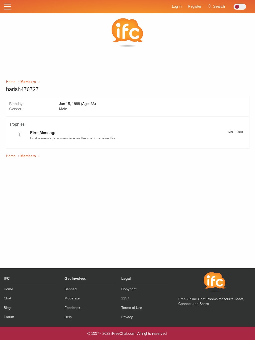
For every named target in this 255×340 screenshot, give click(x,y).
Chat (7, 298)
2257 (125, 298)
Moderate (72, 298)
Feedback (72, 308)
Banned (70, 289)
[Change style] (238, 6)
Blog (7, 308)
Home (8, 289)
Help (68, 317)
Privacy (127, 317)
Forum (9, 317)
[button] (7, 7)
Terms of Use (131, 308)
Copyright (128, 289)
